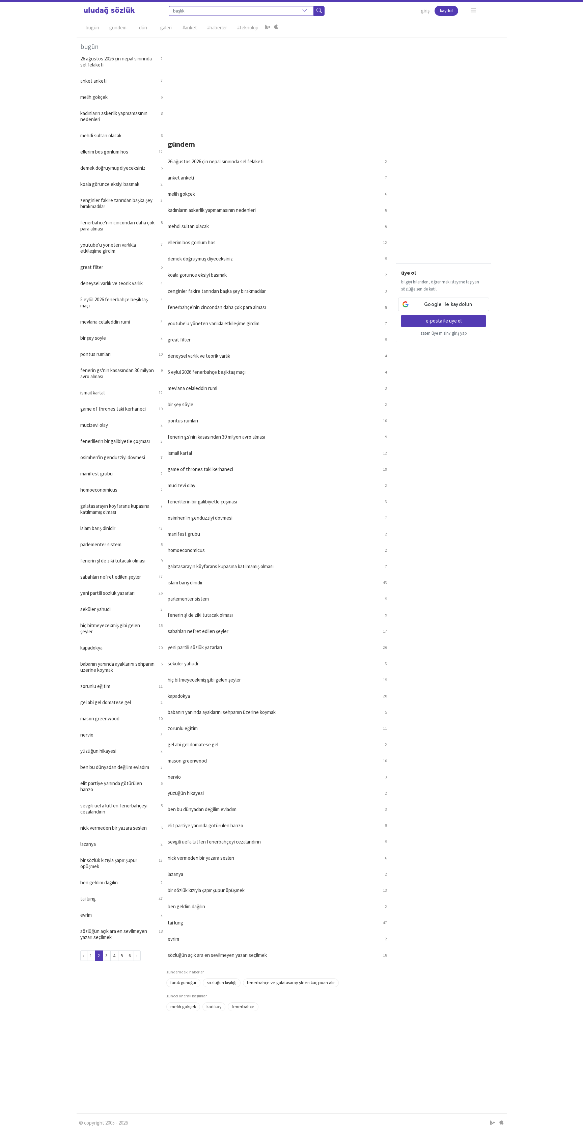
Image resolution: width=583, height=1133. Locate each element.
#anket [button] (190, 27)
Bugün (92, 27)
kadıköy (213, 1007)
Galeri (166, 27)
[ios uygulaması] (276, 27)
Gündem (118, 27)
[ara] (319, 11)
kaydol (446, 10)
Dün (143, 27)
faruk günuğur (183, 983)
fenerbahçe (243, 1007)
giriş (425, 10)
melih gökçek (183, 1007)
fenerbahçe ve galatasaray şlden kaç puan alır (291, 983)
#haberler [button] (217, 27)
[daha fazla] (473, 10)
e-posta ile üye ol (444, 320)
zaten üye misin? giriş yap (443, 333)
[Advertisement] (334, 84)
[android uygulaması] (268, 27)
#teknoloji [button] (247, 27)
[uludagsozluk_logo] (109, 11)
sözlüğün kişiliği (222, 983)
